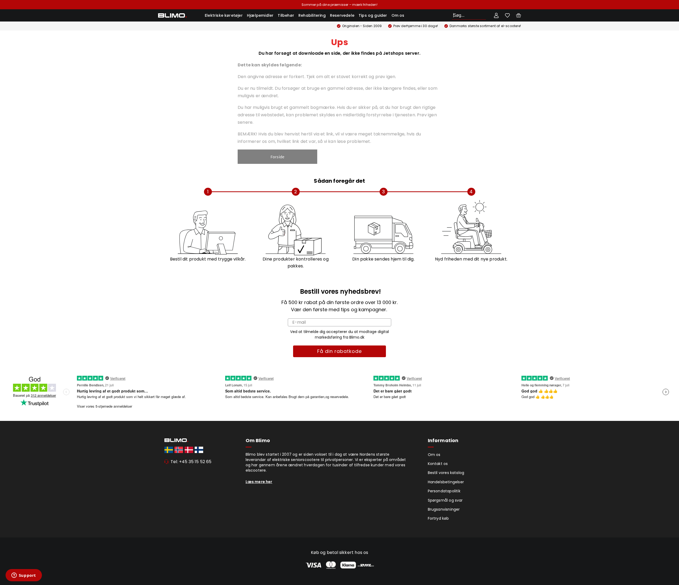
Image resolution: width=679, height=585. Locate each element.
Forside (277, 156)
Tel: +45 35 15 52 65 (191, 462)
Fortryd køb (438, 518)
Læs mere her (259, 481)
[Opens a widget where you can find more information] (23, 575)
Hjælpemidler (260, 15)
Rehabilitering (312, 15)
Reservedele (342, 15)
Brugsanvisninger (444, 509)
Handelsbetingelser (446, 482)
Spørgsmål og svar (445, 500)
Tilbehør (286, 15)
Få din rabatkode (339, 351)
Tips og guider (373, 15)
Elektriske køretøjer (224, 15)
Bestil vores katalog (446, 472)
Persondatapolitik (444, 491)
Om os (397, 15)
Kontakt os (438, 463)
